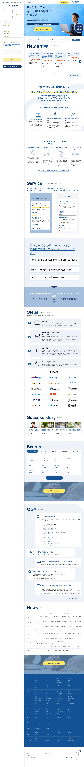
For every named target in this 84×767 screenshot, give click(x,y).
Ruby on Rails (57, 465)
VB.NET (36, 687)
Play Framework (71, 698)
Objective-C (31, 463)
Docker (69, 732)
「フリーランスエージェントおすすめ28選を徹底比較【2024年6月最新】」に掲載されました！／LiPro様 (57, 646)
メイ (14, 14)
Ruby (55, 456)
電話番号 (5, 25)
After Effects (70, 738)
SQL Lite (59, 709)
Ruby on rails (37, 701)
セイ (4, 14)
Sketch (47, 740)
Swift (68, 460)
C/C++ (68, 463)
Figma (58, 740)
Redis (47, 711)
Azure (55, 472)
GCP (68, 472)
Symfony (47, 695)
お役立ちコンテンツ (32, 2)
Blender (69, 742)
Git (46, 732)
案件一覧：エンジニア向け (49, 525)
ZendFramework (71, 695)
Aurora (47, 708)
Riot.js (47, 693)
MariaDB (70, 708)
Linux (36, 717)
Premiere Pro (59, 738)
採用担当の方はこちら (49, 751)
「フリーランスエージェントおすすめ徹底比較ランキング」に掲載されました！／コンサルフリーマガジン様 (58, 626)
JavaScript (69, 458)
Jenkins (36, 732)
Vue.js (43, 465)
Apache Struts (57, 470)
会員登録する (12, 59)
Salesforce (37, 728)
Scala (43, 463)
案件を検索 (54, 478)
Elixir (47, 685)
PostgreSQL (59, 708)
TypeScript (31, 460)
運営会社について (30, 753)
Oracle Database (38, 709)
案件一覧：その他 (47, 545)
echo (58, 701)
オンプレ (36, 722)
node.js (47, 691)
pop (58, 703)
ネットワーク (37, 723)
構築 (36, 713)
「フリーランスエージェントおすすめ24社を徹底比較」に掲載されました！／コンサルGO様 (55, 638)
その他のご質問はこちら (73, 598)
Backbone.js (59, 693)
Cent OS (47, 717)
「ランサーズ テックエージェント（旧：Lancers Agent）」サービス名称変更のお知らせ (54, 613)
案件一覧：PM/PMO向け (48, 533)
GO (58, 683)
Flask (58, 700)
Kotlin (55, 460)
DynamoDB (37, 711)
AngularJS (31, 470)
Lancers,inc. (79, 759)
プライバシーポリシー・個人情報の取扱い (12, 44)
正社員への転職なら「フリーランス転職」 (52, 753)
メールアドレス (7, 20)
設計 (69, 711)
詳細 (29, 52)
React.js (30, 465)
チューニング (48, 713)
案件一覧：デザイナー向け (49, 529)
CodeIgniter (59, 695)
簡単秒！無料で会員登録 (42, 29)
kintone (47, 728)
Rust (58, 685)
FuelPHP (56, 467)
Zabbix (47, 734)
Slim (47, 696)
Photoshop (37, 738)
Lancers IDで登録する (12, 66)
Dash (69, 700)
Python (30, 456)
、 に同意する (13, 45)
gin (68, 701)
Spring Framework (45, 470)
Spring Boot (48, 701)
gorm (47, 703)
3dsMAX (58, 742)
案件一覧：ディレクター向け (49, 541)
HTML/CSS (56, 458)
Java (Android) (45, 460)
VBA (47, 687)
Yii (57, 696)
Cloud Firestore (60, 711)
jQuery (68, 467)
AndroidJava (37, 683)
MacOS (69, 717)
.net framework (71, 703)
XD (35, 740)
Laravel (30, 467)
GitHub (58, 732)
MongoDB (70, 709)
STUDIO (36, 742)
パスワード (6, 36)
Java (68, 456)
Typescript (59, 678)
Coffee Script (70, 678)
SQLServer (48, 709)
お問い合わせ (29, 751)
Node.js (43, 458)
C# (54, 463)
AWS (43, 472)
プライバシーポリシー (31, 757)
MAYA (47, 742)
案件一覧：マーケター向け (49, 537)
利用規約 (6, 45)
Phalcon (36, 696)
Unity (68, 470)
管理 (58, 713)
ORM (36, 703)
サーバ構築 (48, 723)
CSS (36, 678)
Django (68, 465)
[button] (80, 61)
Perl (47, 682)
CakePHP (44, 467)
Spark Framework (38, 700)
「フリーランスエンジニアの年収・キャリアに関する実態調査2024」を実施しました (53, 650)
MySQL (30, 472)
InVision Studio (71, 740)
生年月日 (5, 31)
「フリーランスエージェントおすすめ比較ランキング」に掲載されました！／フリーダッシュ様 (55, 630)
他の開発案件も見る (74, 75)
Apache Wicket (60, 698)
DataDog (36, 734)
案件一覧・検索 (43, 574)
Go (29, 458)
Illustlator (47, 738)
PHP (42, 456)
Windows (59, 717)
